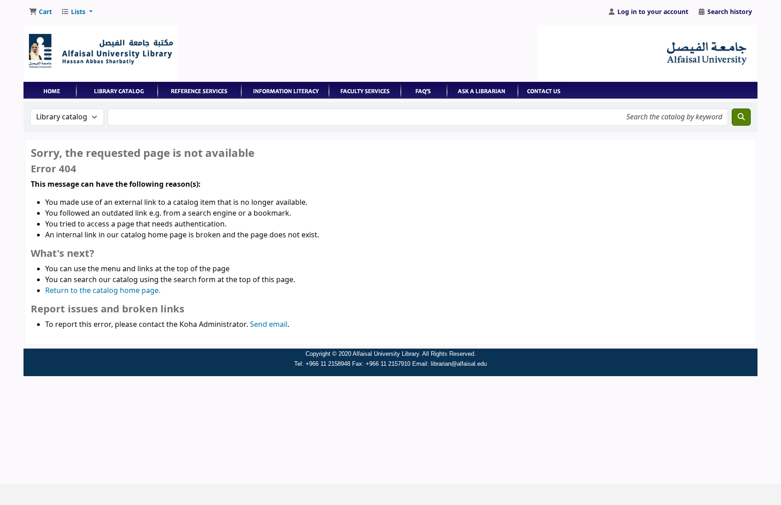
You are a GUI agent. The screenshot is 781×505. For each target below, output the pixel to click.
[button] (40, 12)
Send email (268, 324)
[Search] (741, 117)
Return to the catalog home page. (102, 290)
